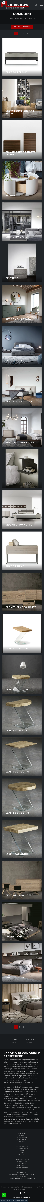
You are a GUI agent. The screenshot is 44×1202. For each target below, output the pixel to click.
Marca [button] (14, 1040)
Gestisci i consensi (21, 1200)
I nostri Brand (22, 1137)
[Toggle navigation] (41, 5)
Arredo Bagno (22, 1163)
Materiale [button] (30, 1040)
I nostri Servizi (22, 1139)
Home (11, 19)
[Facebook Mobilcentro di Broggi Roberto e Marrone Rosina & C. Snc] (20, 1193)
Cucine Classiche (22, 1148)
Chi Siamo (22, 1133)
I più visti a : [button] (30, 1043)
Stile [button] (14, 1043)
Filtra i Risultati (22, 26)
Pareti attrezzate (22, 1154)
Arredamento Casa (20, 19)
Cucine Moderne (22, 1146)
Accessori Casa (22, 1161)
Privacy (3, 1200)
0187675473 (23, 1176)
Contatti (22, 1141)
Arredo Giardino (22, 1167)
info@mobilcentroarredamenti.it (23, 1178)
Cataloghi (22, 1135)
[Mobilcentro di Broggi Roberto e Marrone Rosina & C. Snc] (15, 5)
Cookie (9, 1200)
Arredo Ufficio (22, 1165)
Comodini (32, 19)
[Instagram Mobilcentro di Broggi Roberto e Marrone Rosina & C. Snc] (24, 1193)
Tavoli (22, 1150)
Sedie (22, 1152)
